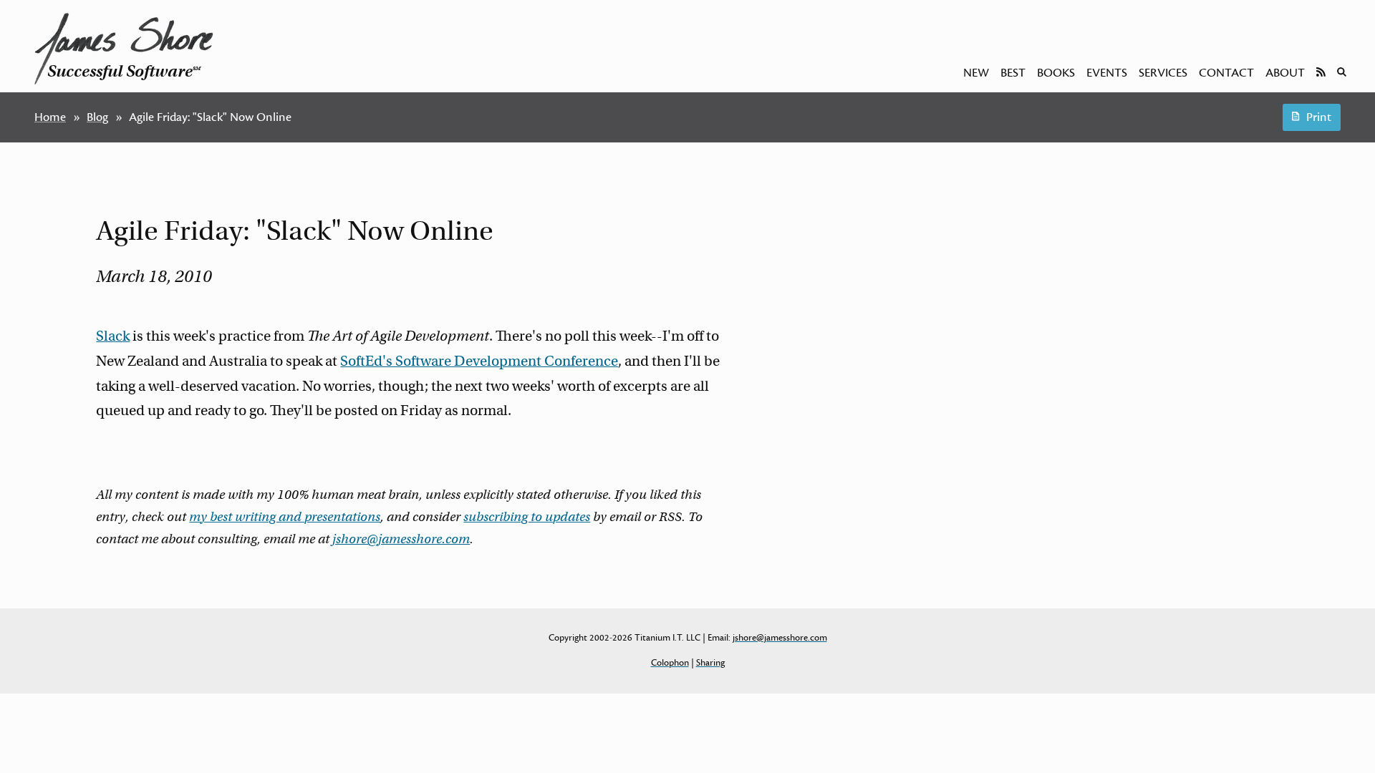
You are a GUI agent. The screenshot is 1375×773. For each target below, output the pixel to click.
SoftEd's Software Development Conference (479, 361)
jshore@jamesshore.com (401, 539)
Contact (1226, 73)
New (976, 73)
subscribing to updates (526, 517)
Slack (113, 336)
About (1285, 73)
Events (1106, 73)
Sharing (710, 663)
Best (1013, 73)
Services (1163, 73)
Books (1056, 73)
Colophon (670, 663)
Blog (97, 117)
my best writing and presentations (284, 517)
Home (50, 117)
